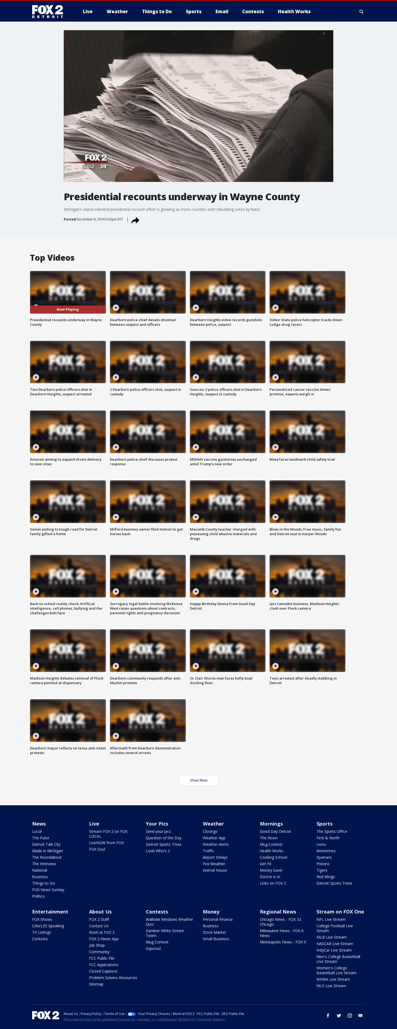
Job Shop (97, 945)
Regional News (278, 911)
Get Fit (265, 863)
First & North (328, 837)
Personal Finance (218, 919)
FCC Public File (102, 958)
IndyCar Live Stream (334, 950)
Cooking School (273, 857)
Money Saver (271, 870)
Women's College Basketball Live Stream (336, 970)
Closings (210, 831)
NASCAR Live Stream (335, 943)
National (39, 870)
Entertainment (50, 911)
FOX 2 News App (104, 938)
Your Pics (157, 823)
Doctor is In (270, 876)
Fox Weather (214, 863)
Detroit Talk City (46, 844)
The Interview (44, 863)
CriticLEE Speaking (48, 925)
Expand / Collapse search (361, 12)
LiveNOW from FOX (106, 842)
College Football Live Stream (335, 928)
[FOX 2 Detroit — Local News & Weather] (50, 11)
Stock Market (214, 932)
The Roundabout (47, 857)
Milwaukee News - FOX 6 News (282, 933)
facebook (328, 1015)
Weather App (214, 837)
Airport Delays (215, 857)
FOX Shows (42, 919)
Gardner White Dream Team (165, 933)
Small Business (216, 938)
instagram (349, 1015)
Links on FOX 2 (273, 883)
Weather (213, 823)
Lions (321, 844)
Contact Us (99, 925)
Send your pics (158, 831)
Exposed (153, 948)
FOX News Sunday (48, 889)
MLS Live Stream (331, 985)
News (39, 823)
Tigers (322, 870)
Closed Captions (103, 971)
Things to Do (43, 883)
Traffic (208, 850)
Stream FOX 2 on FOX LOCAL (108, 834)
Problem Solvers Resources (113, 977)
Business (40, 876)
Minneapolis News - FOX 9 (283, 942)
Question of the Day (163, 837)
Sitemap (96, 984)
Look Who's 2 (158, 850)
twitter (339, 1015)
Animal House (215, 870)
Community (99, 951)
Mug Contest (271, 844)
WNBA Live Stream (333, 979)
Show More (198, 780)
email (360, 1015)
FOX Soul (97, 849)
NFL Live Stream (331, 919)
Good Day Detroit (275, 831)
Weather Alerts (216, 844)
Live (94, 823)
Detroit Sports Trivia (163, 844)
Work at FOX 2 (102, 932)
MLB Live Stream (332, 937)
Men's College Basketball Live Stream (338, 959)
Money (211, 911)
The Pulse (40, 837)
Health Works (271, 850)
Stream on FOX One (340, 911)
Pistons (323, 863)
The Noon (269, 837)
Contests (40, 938)
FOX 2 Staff (99, 919)
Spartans (324, 857)
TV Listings (41, 932)
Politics (38, 896)
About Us (100, 911)
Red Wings (326, 876)
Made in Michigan (47, 850)
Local (37, 831)
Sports (324, 823)
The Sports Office (332, 831)
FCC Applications (103, 964)
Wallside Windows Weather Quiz (169, 922)
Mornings (271, 823)
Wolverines (326, 850)
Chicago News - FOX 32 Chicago (280, 922)
